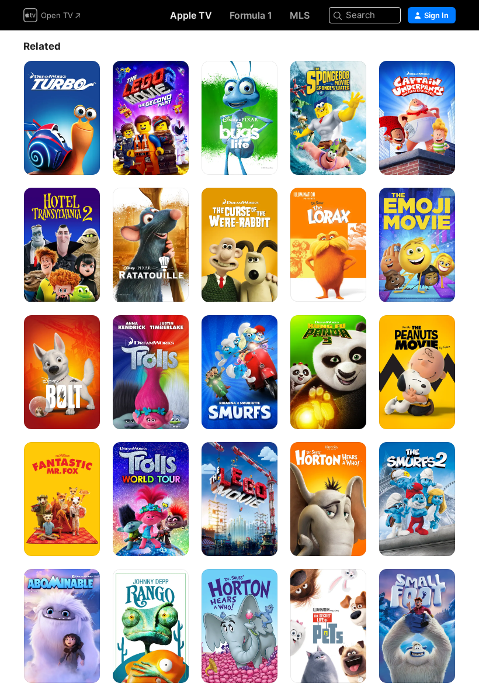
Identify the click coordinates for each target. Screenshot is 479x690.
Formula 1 (251, 15)
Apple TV (191, 15)
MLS (300, 15)
